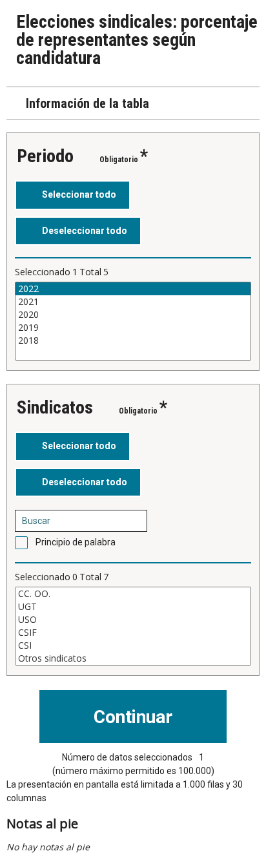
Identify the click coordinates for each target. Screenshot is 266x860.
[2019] (133, 327)
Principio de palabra (76, 542)
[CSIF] (133, 632)
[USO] (133, 619)
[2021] (133, 301)
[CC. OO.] (133, 593)
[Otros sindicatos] (133, 658)
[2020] (133, 314)
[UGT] (133, 606)
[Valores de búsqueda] (133, 521)
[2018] (133, 340)
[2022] (133, 288)
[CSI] (133, 645)
